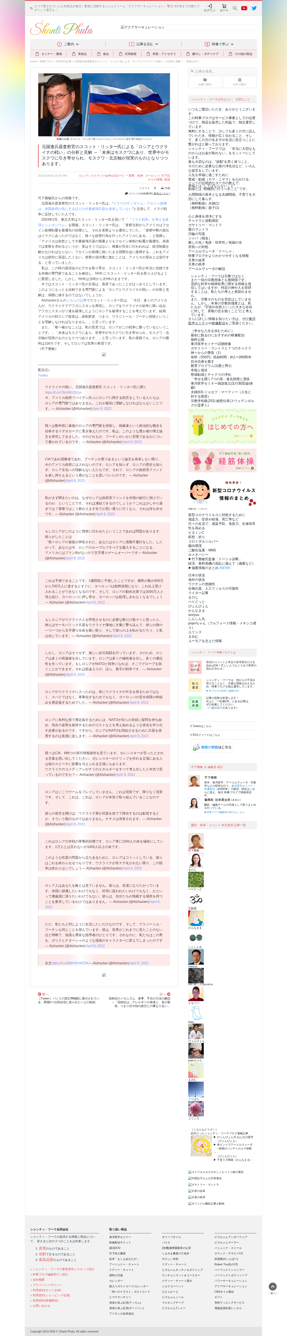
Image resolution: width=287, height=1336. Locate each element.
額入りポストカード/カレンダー (128, 1286)
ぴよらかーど (170, 1291)
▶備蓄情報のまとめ (203, 568)
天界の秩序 (196, 264)
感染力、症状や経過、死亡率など (213, 519)
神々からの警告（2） (207, 352)
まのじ (193, 597)
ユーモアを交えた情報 (205, 641)
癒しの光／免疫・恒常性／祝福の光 (215, 242)
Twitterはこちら (202, 726)
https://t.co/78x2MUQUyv (63, 392)
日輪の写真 (196, 234)
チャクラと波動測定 (203, 220)
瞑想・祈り (196, 537)
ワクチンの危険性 (201, 584)
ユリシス (195, 632)
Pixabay (147, 139)
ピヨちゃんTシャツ (174, 1308)
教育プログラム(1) (211, 365)
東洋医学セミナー (242, 785)
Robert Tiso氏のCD (226, 1264)
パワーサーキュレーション (231, 1280)
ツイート (144, 188)
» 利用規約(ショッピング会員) (50, 1295)
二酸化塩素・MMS (202, 550)
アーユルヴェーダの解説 (206, 269)
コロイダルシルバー (203, 541)
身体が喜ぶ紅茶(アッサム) (125, 1302)
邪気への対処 (198, 247)
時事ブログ (46, 61)
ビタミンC (196, 532)
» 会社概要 (37, 1279)
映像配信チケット (120, 1242)
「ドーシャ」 (211, 251)
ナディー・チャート (121, 1269)
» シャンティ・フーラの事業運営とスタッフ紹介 (62, 1269)
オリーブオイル (171, 1237)
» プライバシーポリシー (46, 1285)
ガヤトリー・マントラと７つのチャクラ (221, 348)
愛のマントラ (198, 229)
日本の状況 (196, 575)
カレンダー (116, 1280)
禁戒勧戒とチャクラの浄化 (211, 374)
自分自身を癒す (202, 361)
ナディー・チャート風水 (177, 1280)
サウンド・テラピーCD (229, 1253)
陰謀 (167, 179)
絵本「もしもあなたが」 (124, 1258)
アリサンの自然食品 (121, 1313)
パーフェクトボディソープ (231, 1275)
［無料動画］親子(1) (203, 208)
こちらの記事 (76, 300)
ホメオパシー (198, 554)
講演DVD (114, 1248)
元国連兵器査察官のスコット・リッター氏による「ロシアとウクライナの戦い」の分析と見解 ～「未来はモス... (138, 61)
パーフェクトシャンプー (230, 1269)
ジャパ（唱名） (200, 238)
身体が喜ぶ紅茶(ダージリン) (126, 1308)
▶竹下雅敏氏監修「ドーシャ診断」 (215, 559)
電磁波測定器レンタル (228, 1308)
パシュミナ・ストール (228, 1248)
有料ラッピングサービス (230, 1302)
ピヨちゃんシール (173, 1297)
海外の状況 (196, 579)
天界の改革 (196, 260)
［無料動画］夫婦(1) (203, 203)
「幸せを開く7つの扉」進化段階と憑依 (220, 379)
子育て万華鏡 (225, 1159)
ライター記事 (198, 593)
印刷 (167, 188)
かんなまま (196, 610)
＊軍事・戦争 (134, 175)
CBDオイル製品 (224, 1291)
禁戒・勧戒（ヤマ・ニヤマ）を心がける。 (220, 179)
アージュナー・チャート (124, 1264)
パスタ (166, 1242)
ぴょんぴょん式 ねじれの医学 (235, 1137)
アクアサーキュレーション (231, 1286)
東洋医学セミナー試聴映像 (211, 344)
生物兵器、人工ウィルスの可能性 (213, 588)
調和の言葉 (116, 1275)
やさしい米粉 (170, 1258)
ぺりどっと (196, 602)
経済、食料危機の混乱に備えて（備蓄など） (221, 563)
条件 (219, 707)
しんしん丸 (196, 619)
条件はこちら (161, 193)
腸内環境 (195, 546)
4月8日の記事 (63, 61)
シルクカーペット (173, 1286)
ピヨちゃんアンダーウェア (231, 1237)
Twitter (43, 375)
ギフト (219, 1297)
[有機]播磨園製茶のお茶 (176, 1248)
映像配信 (209, 789)
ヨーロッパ (152, 175)
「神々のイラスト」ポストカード (129, 1291)
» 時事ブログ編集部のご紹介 (49, 1274)
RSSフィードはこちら (206, 734)
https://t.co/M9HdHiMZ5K (70, 963)
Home (33, 61)
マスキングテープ (173, 1302)
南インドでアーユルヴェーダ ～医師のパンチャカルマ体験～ (233, 1148)
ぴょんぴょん (198, 606)
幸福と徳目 (199, 370)
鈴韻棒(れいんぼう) (226, 1258)
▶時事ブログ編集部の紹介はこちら (224, 812)
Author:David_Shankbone (111, 139)
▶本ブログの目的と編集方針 (222, 690)
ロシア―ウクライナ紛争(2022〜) (101, 175)
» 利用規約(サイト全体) (45, 1290)
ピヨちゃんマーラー (227, 1242)
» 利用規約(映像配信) (44, 1300)
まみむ (193, 636)
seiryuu (193, 615)
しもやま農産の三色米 (175, 1253)
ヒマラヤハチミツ (120, 1297)
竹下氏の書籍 (117, 1253)
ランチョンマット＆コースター (181, 1275)
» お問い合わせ (40, 1305)
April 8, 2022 (102, 408)
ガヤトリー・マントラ (205, 225)
